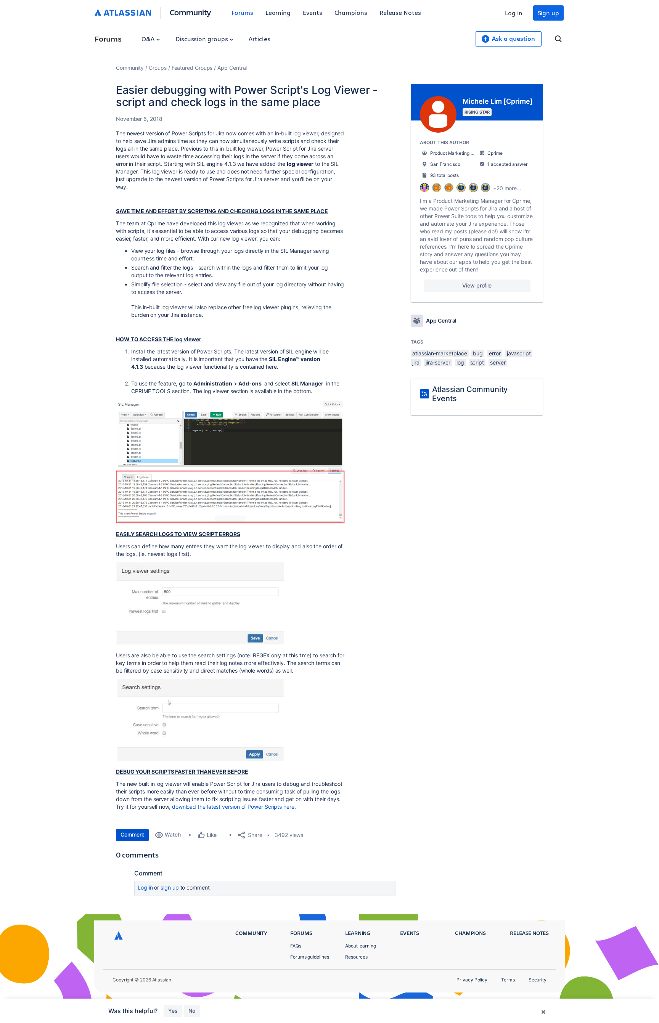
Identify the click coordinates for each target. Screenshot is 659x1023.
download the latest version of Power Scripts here (233, 806)
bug (478, 353)
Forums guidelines (309, 957)
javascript (519, 353)
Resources (356, 957)
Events (312, 12)
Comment (132, 834)
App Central (232, 67)
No (191, 1010)
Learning (278, 12)
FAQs (295, 946)
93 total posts (444, 175)
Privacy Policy (471, 980)
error (495, 353)
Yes (173, 1010)
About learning (360, 946)
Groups (158, 67)
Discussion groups (202, 39)
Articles (259, 39)
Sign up (548, 13)
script (477, 362)
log (460, 362)
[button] (230, 462)
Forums (242, 12)
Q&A (148, 39)
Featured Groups (192, 67)
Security (537, 980)
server (498, 362)
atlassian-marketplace (439, 353)
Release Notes (400, 12)
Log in (513, 13)
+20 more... (507, 188)
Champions (350, 12)
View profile (477, 285)
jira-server (438, 362)
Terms (508, 980)
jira (416, 362)
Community (190, 12)
